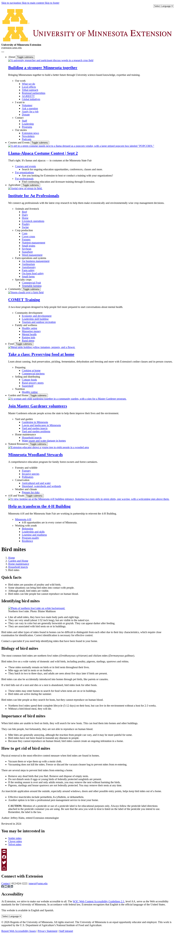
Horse (25, 218)
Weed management (32, 254)
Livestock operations (33, 221)
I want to (20, 102)
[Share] (87, 868)
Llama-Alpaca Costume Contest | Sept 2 (43, 153)
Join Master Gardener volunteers (37, 406)
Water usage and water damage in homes (44, 440)
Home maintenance (25, 434)
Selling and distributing (27, 376)
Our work (20, 80)
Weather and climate (26, 489)
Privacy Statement (47, 931)
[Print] (87, 851)
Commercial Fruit (31, 282)
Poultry (26, 224)
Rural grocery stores (33, 382)
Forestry (26, 470)
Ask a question (30, 108)
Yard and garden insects (35, 428)
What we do (28, 83)
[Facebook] (87, 857)
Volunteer (27, 105)
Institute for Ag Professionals (33, 195)
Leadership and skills (33, 531)
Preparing (20, 367)
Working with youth (26, 525)
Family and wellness (26, 325)
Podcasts (26, 139)
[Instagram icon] (9, 886)
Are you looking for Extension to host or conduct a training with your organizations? (67, 175)
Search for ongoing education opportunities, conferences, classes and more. (62, 169)
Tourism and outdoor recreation (39, 322)
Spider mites (15, 838)
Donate (26, 114)
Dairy (25, 214)
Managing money (31, 331)
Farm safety (28, 270)
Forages (26, 239)
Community (15, 289)
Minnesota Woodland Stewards (35, 454)
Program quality (30, 537)
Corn (24, 233)
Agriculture (14, 184)
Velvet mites (14, 844)
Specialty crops (23, 279)
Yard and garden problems (36, 431)
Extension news (30, 133)
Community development (28, 312)
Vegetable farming (32, 285)
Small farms (28, 276)
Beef (24, 211)
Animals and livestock (27, 208)
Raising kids (28, 337)
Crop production (24, 230)
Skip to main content (33, 2)
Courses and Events (19, 142)
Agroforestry (29, 267)
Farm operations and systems (30, 258)
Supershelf (27, 385)
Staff (24, 120)
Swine (25, 227)
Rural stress (28, 340)
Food (11, 343)
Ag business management (35, 261)
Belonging (27, 528)
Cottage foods (29, 379)
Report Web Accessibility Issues (18, 931)
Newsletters (28, 136)
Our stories (21, 130)
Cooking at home (31, 370)
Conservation (22, 480)
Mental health (29, 334)
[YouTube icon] (6, 886)
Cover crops (28, 236)
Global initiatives (31, 99)
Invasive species (30, 473)
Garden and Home (18, 395)
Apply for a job (30, 111)
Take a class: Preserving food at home (41, 354)
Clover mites (15, 841)
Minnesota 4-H (23, 519)
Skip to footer (52, 2)
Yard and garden (24, 419)
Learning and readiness (34, 534)
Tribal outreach (30, 89)
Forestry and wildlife (26, 467)
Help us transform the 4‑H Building (39, 506)
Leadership (28, 123)
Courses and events (25, 166)
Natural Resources (18, 443)
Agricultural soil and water (36, 483)
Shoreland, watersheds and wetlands (41, 486)
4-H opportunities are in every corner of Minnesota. (49, 522)
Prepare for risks (30, 492)
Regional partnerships (33, 93)
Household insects (32, 437)
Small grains (28, 245)
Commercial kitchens (33, 373)
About (12, 56)
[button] (50, 60)
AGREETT (28, 96)
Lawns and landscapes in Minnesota (41, 425)
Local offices (29, 86)
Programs (27, 126)
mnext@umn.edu (38, 883)
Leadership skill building (35, 318)
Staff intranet (66, 931)
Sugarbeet (27, 251)
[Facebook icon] (2, 886)
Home (11, 557)
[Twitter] (87, 862)
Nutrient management (33, 242)
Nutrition (20, 388)
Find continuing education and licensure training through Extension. (58, 181)
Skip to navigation (11, 2)
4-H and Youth (16, 495)
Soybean (26, 248)
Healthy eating (30, 392)
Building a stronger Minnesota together (42, 67)
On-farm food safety (33, 273)
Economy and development (36, 315)
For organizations (24, 172)
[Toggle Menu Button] (2, 51)
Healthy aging (29, 328)
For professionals (24, 178)
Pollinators (27, 476)
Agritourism (28, 264)
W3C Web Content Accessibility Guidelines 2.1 (98, 901)
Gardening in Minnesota (35, 422)
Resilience (27, 540)
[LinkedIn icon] (12, 886)
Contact (19, 117)
